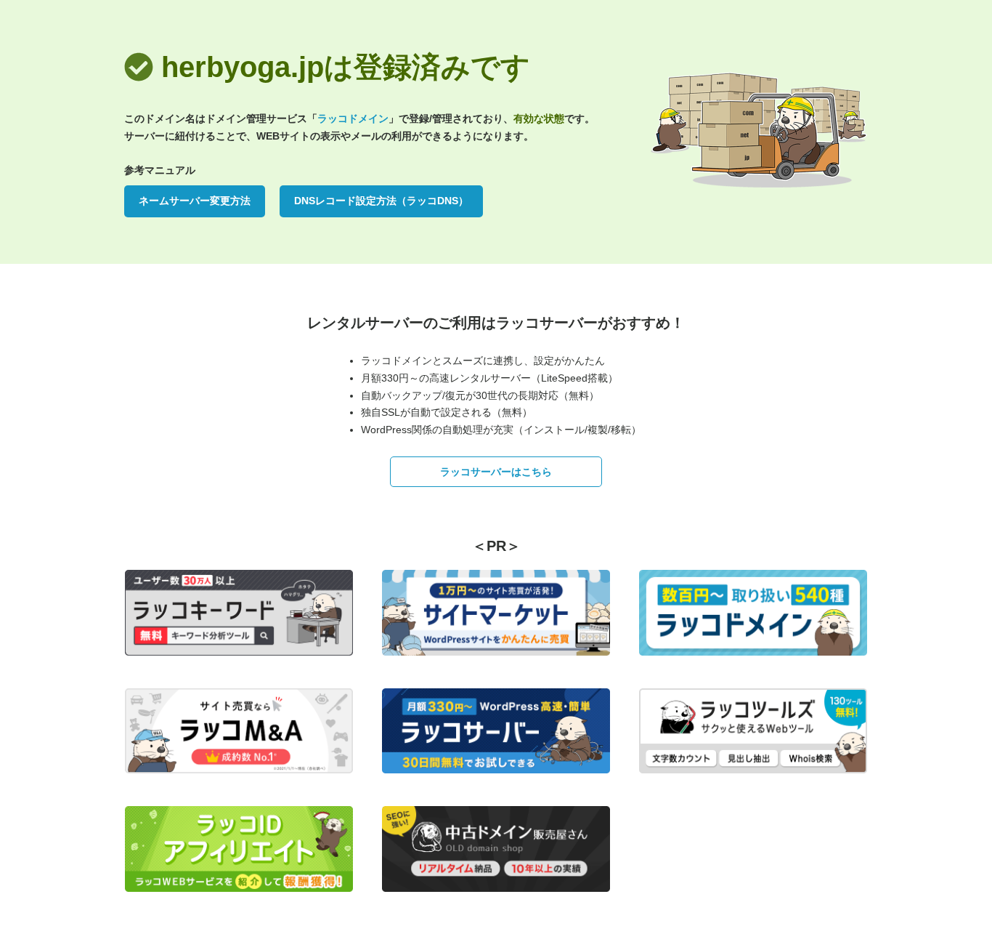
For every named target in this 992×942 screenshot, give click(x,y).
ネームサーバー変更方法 (195, 200)
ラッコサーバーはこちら (496, 472)
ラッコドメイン (353, 118)
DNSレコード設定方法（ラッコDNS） (381, 200)
